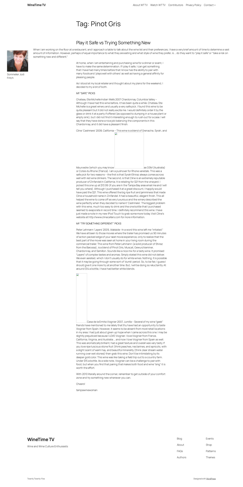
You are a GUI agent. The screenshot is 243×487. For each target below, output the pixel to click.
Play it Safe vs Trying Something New (113, 42)
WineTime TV (36, 5)
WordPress (211, 478)
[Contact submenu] (215, 5)
